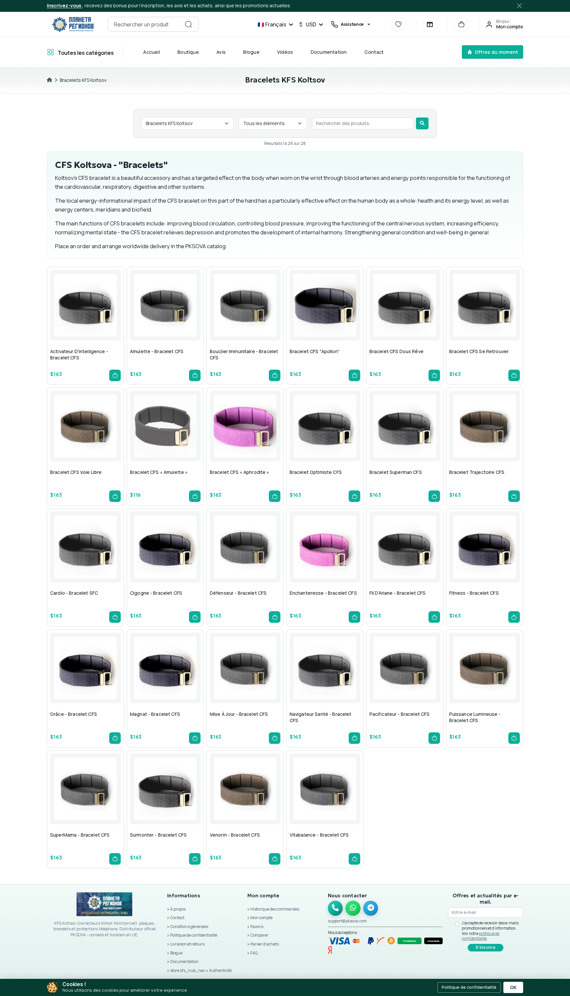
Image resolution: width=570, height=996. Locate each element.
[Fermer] (519, 5)
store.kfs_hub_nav (187, 970)
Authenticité (220, 970)
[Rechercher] (422, 123)
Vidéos (285, 52)
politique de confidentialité (480, 936)
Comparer (259, 935)
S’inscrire (485, 947)
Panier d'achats (264, 944)
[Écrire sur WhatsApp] (353, 908)
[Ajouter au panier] (115, 375)
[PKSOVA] (73, 24)
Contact (374, 52)
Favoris (256, 926)
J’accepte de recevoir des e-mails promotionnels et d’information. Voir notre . (490, 930)
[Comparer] (430, 24)
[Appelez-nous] (335, 908)
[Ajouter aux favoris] (84, 318)
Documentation (329, 52)
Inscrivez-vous (64, 5)
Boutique (188, 52)
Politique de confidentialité (193, 935)
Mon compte (261, 917)
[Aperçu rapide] (68, 318)
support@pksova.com (347, 921)
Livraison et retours (187, 944)
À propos (178, 909)
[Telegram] (370, 908)
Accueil (151, 52)
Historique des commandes (274, 909)
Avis (221, 52)
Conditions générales (189, 926)
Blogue (251, 52)
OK (513, 987)
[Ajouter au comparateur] (100, 318)
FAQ (254, 953)
